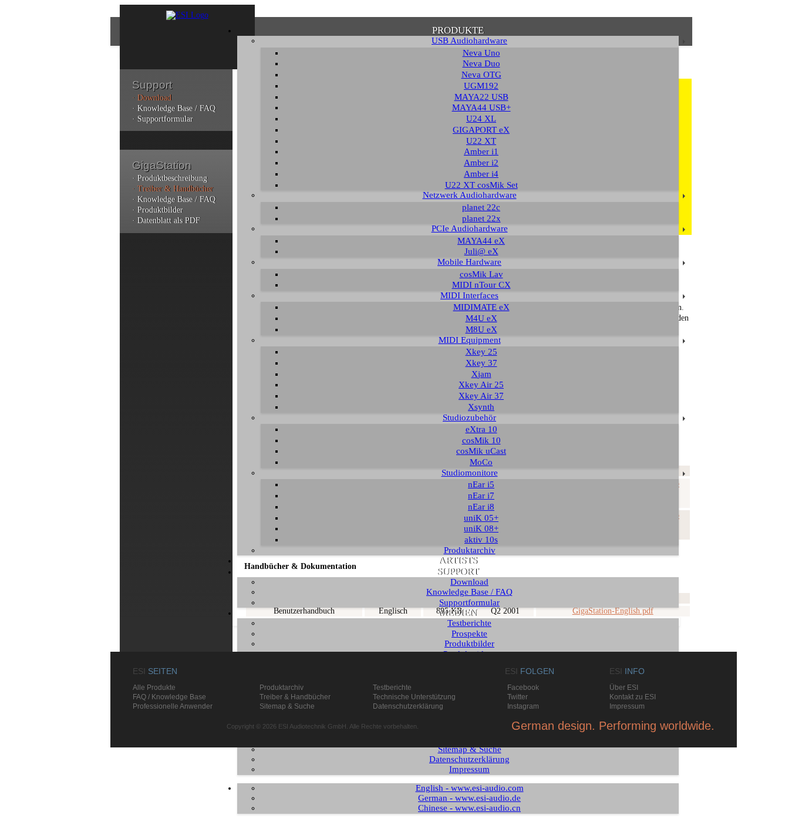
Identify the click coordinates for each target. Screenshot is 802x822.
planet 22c (481, 207)
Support (152, 85)
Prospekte (469, 633)
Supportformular (469, 602)
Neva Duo (481, 63)
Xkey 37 (481, 363)
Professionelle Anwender (173, 706)
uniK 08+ (481, 528)
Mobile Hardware (469, 262)
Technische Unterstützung (414, 697)
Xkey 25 (481, 351)
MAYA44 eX (481, 240)
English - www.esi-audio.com (470, 788)
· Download (151, 97)
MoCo (481, 462)
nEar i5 (481, 484)
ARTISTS (458, 560)
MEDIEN (458, 612)
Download (469, 582)
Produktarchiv (470, 550)
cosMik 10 (481, 440)
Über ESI (623, 687)
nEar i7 (481, 495)
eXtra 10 (481, 429)
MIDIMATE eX (481, 307)
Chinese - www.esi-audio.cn (469, 808)
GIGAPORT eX (481, 129)
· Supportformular (162, 118)
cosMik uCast (481, 451)
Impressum (469, 769)
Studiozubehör (469, 417)
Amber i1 (481, 151)
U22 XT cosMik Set (481, 185)
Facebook (523, 687)
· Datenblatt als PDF (166, 220)
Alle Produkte (154, 687)
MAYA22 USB (481, 97)
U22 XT (481, 141)
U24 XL (481, 118)
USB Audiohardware (469, 40)
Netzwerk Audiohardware (470, 195)
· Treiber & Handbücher (172, 188)
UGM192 (481, 85)
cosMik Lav (481, 274)
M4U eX (481, 318)
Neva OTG (481, 74)
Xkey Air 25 (481, 384)
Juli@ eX (481, 251)
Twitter (517, 697)
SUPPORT (457, 571)
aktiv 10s (481, 539)
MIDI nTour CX (481, 284)
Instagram (523, 706)
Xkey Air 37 (481, 395)
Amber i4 (481, 173)
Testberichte (469, 623)
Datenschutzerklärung (469, 759)
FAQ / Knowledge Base (169, 697)
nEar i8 (481, 506)
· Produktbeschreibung (169, 178)
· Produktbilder (157, 210)
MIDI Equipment (470, 340)
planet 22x (481, 218)
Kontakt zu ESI (632, 697)
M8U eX (481, 329)
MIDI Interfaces (469, 295)
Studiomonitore (470, 472)
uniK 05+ (481, 518)
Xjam (481, 374)
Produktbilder (469, 643)
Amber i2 (481, 162)
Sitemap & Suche (469, 749)
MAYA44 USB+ (481, 107)
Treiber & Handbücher (295, 697)
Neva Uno (481, 53)
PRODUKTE (458, 30)
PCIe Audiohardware (470, 228)
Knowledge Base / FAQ (469, 592)
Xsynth (481, 407)
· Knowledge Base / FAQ (173, 108)
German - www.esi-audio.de (469, 798)
